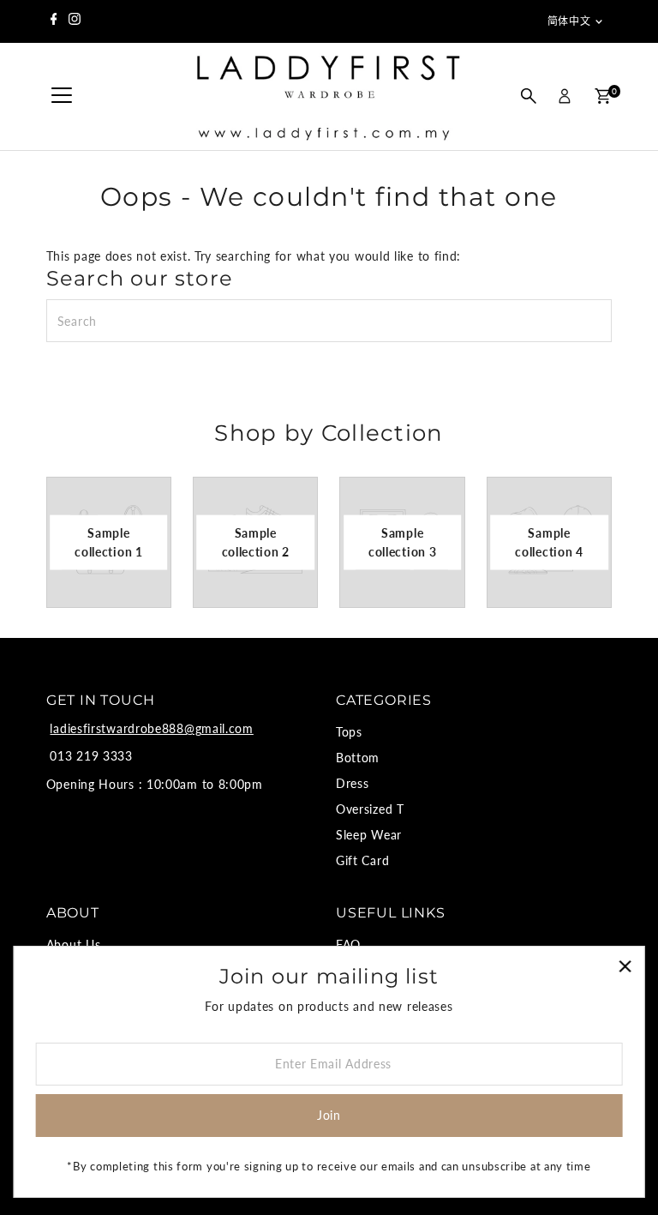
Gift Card (362, 860)
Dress (352, 783)
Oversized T (370, 809)
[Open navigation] (61, 96)
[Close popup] (625, 966)
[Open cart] (603, 96)
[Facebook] (54, 21)
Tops (349, 732)
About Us (73, 944)
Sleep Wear (369, 834)
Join (329, 1115)
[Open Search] (528, 96)
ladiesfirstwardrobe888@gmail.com (151, 728)
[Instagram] (74, 21)
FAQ (348, 944)
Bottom (358, 757)
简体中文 (568, 21)
